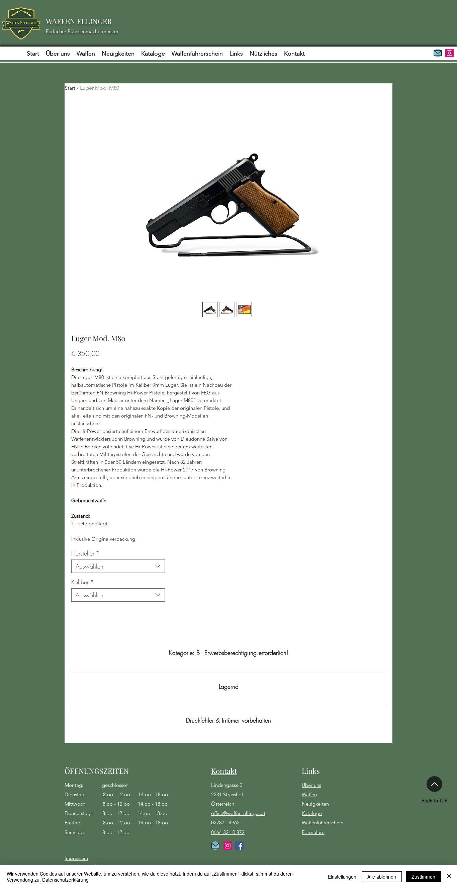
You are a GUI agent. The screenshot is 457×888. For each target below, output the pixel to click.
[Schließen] (449, 877)
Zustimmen (423, 876)
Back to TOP (435, 800)
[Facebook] (239, 845)
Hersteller (85, 553)
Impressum (76, 858)
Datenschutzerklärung (65, 879)
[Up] (434, 784)
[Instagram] (449, 53)
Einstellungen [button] (342, 876)
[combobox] (118, 566)
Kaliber (82, 582)
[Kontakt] (438, 53)
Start (70, 88)
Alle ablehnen (381, 876)
